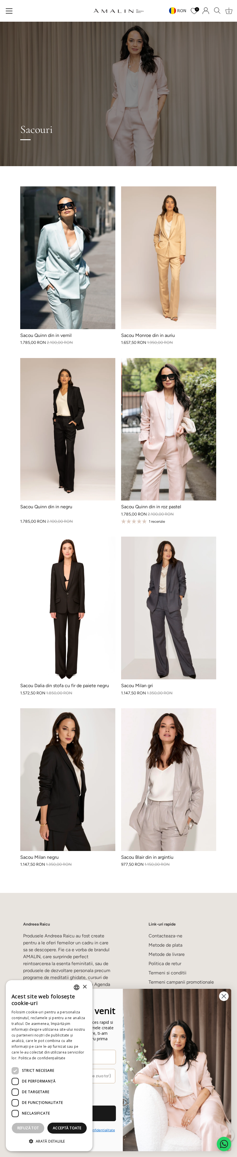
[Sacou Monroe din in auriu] (168, 257)
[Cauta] (217, 10)
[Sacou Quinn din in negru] (67, 429)
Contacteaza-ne (165, 936)
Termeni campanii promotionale (181, 982)
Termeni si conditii (167, 973)
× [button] (84, 987)
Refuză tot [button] (28, 1128)
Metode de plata (165, 945)
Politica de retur (165, 963)
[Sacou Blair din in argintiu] (168, 779)
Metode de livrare (167, 954)
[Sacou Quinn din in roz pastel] (168, 429)
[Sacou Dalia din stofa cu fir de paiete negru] (67, 608)
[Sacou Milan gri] (168, 608)
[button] (49, 1141)
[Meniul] (9, 11)
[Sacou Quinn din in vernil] (67, 257)
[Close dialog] (224, 996)
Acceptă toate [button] (67, 1128)
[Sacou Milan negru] (67, 779)
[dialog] (49, 1065)
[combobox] (76, 987)
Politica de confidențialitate (41, 1058)
